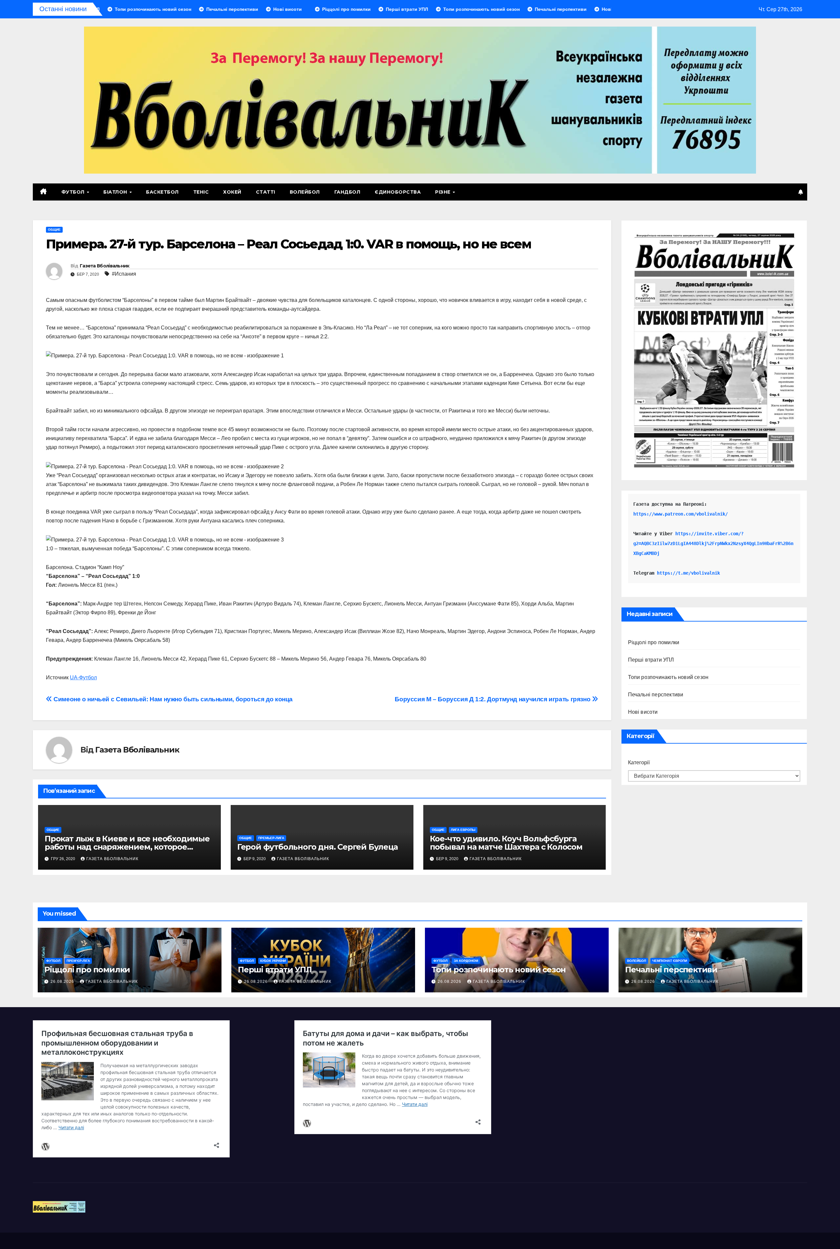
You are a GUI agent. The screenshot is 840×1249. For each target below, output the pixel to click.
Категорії (639, 762)
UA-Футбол (83, 677)
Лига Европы (463, 830)
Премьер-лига (271, 838)
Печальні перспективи (655, 694)
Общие (54, 229)
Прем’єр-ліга (78, 961)
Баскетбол (162, 192)
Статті (265, 192)
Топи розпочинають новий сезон (668, 677)
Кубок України (273, 961)
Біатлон (116, 192)
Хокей (232, 192)
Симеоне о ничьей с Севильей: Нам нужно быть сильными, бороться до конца (172, 699)
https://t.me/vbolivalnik (688, 573)
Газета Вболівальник (105, 266)
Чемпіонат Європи (669, 961)
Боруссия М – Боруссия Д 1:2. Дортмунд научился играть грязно (493, 699)
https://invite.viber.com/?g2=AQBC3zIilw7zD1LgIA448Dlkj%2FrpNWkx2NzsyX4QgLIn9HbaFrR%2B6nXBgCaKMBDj (713, 543)
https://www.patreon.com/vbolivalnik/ (680, 514)
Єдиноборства (398, 192)
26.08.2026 (63, 981)
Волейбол (305, 192)
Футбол (73, 192)
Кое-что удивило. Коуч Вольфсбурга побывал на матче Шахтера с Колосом (506, 843)
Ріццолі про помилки (654, 642)
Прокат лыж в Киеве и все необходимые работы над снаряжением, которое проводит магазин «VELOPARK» (127, 847)
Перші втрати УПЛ (651, 660)
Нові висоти (643, 712)
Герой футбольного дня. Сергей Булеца (317, 847)
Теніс (201, 192)
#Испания (124, 274)
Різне (443, 192)
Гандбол (347, 192)
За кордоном (466, 961)
